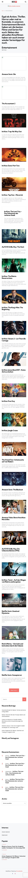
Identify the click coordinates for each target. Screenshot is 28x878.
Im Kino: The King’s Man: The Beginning (12, 308)
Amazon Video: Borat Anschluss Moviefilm (13, 518)
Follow (14, 745)
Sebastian (5, 850)
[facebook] (13, 873)
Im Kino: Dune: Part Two (10, 166)
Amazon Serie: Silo (9, 74)
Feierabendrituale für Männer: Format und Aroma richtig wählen (14, 710)
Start (3, 10)
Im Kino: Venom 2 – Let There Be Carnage (14, 340)
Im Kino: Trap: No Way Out (12, 131)
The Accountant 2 (8, 103)
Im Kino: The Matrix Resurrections (9, 277)
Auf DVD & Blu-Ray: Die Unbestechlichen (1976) (11, 550)
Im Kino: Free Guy (8, 401)
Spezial (4, 844)
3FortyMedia (19, 871)
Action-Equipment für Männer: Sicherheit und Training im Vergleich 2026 (13, 731)
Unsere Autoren (6, 832)
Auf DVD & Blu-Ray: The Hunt (13, 247)
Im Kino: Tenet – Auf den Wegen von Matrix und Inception (14, 581)
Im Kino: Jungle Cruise (10, 430)
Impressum (4, 835)
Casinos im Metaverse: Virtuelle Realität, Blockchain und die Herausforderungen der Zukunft (12, 721)
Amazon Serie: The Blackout (12, 490)
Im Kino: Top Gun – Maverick (12, 195)
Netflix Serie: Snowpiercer (12, 675)
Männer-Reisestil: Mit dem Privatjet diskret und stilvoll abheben (13, 715)
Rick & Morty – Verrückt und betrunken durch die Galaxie (12, 645)
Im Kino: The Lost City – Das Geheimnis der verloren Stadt (13, 213)
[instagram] (15, 873)
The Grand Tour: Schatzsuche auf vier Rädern (13, 461)
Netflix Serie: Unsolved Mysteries (10, 612)
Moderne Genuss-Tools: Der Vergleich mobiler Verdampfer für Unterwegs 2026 (13, 726)
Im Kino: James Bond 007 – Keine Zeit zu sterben (14, 371)
